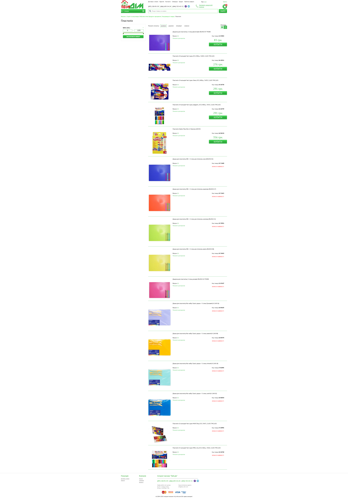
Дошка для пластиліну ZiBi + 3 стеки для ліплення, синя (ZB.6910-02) (193, 159)
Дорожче (171, 26)
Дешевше (163, 26)
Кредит (181, 1)
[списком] (225, 27)
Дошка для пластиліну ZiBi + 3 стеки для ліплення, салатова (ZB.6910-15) (194, 219)
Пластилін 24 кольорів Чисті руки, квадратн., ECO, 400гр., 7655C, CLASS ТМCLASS (197, 105)
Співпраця (175, 1)
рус (206, 2)
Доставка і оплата (153, 1)
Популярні (179, 26)
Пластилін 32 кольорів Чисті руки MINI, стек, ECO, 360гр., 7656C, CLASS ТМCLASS (197, 448)
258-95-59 (153, 6)
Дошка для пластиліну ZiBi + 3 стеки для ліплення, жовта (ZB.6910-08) (193, 249)
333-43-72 (177, 6)
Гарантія (162, 1)
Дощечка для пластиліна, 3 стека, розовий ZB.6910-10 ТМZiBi (191, 279)
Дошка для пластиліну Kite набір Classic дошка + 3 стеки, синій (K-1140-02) (195, 393)
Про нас (141, 478)
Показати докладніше (179, 38)
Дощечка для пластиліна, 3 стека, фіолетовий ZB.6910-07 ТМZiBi (192, 32)
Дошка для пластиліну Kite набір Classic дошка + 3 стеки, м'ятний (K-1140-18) (195, 363)
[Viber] (186, 6)
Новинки (186, 26)
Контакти (168, 1)
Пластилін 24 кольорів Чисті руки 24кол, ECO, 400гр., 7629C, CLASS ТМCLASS (195, 80)
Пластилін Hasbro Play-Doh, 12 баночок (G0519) (186, 129)
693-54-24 (165, 6)
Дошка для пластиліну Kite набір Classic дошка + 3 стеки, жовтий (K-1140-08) (195, 333)
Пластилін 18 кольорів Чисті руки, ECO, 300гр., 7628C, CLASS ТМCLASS (193, 56)
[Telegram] (189, 6)
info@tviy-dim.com (183, 487)
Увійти (225, 2)
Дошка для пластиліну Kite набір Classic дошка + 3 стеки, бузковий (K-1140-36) (196, 303)
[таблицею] (222, 27)
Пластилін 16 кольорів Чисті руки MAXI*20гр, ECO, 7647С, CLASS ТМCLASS (195, 423)
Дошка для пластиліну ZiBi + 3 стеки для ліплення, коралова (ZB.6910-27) (194, 189)
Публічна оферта (189, 1)
